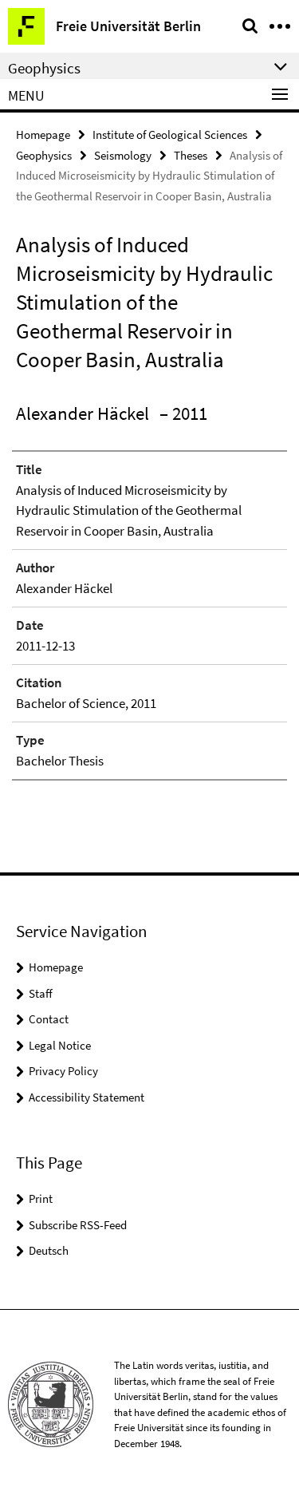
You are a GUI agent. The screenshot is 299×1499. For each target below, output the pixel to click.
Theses (190, 155)
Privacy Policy (63, 1070)
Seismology (122, 155)
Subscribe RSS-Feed (78, 1224)
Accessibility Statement (86, 1097)
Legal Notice (60, 1045)
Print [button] (41, 1198)
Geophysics (44, 155)
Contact (49, 1018)
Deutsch (49, 1250)
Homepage (43, 134)
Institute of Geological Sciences (169, 134)
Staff (41, 993)
